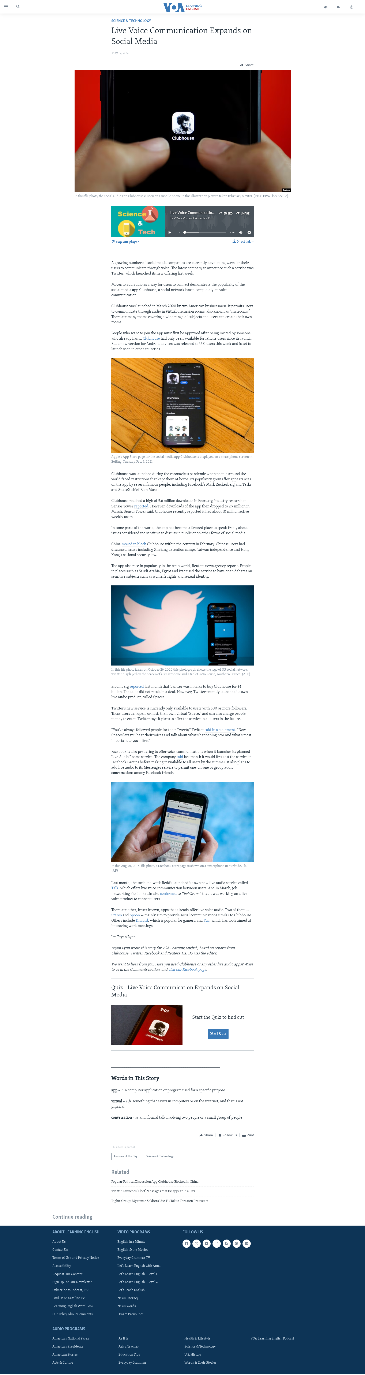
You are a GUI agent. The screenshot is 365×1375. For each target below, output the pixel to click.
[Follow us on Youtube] (207, 1244)
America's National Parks (70, 1338)
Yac (207, 921)
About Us (59, 1242)
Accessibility (61, 1266)
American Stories (65, 1354)
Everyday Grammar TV (133, 1258)
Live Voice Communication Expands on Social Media (213, 213)
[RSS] (227, 1244)
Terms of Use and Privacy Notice (75, 1258)
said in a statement (220, 730)
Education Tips (129, 1354)
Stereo (116, 915)
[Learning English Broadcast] (325, 7)
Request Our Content (67, 1274)
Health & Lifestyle (197, 1338)
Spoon (135, 915)
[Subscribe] (246, 1244)
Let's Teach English (131, 1290)
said (180, 757)
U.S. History (193, 1354)
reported (141, 506)
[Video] (338, 7)
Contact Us (60, 1250)
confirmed (168, 894)
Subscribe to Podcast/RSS (71, 1290)
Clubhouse (151, 339)
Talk (114, 888)
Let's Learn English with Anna (139, 1266)
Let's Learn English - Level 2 (137, 1282)
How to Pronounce (130, 1314)
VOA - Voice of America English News (201, 218)
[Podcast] (237, 1244)
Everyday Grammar (132, 1362)
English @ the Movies (132, 1250)
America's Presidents (67, 1346)
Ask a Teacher (128, 1346)
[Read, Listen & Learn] (351, 7)
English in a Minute (131, 1242)
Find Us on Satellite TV (68, 1298)
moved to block (134, 544)
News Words (126, 1306)
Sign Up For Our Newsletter (72, 1282)
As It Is (123, 1338)
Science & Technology (131, 21)
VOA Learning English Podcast (272, 1338)
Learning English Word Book (73, 1306)
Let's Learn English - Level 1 (137, 1274)
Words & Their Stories (200, 1362)
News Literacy (127, 1298)
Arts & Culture (63, 1362)
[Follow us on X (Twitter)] (196, 1244)
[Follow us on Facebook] (186, 1244)
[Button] (247, 65)
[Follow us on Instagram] (216, 1244)
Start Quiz (218, 1034)
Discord (142, 921)
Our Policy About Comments (72, 1314)
